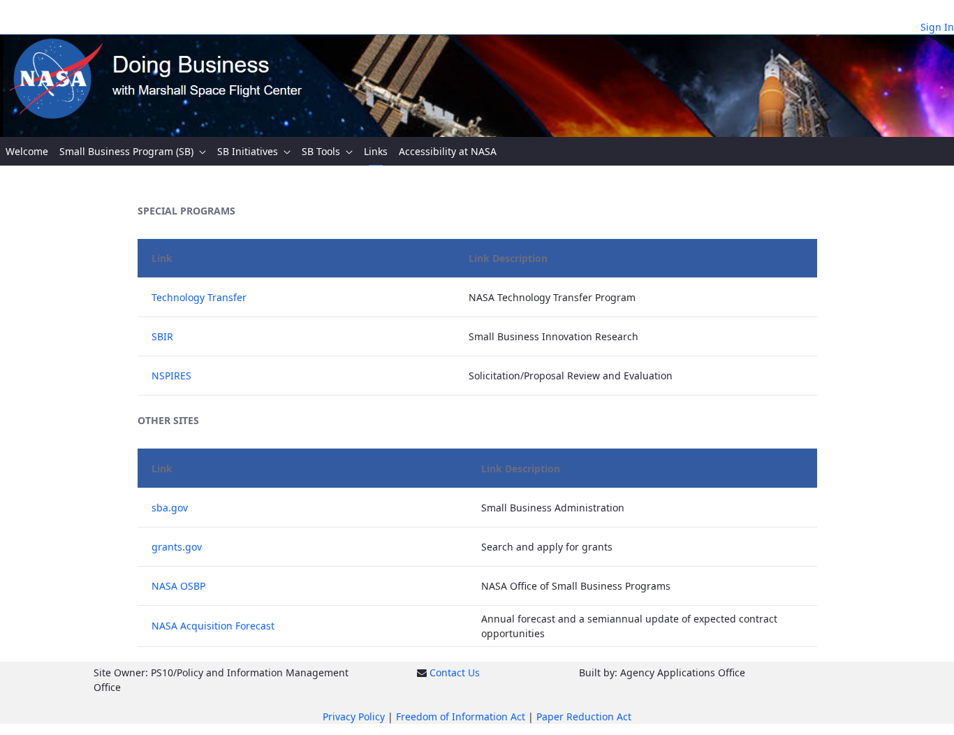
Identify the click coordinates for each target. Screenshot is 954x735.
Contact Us (455, 672)
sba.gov (170, 507)
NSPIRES (171, 375)
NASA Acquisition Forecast (213, 625)
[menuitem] (27, 151)
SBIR (162, 336)
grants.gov (177, 546)
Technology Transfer (199, 297)
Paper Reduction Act (583, 716)
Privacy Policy (354, 716)
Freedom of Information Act (460, 716)
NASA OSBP (178, 585)
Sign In (937, 27)
